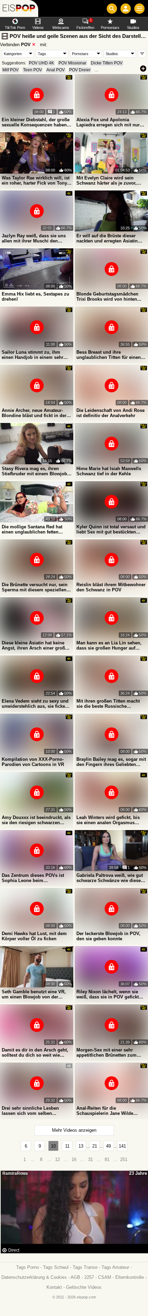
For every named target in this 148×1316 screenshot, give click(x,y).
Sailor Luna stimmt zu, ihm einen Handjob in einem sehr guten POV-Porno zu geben (32, 355)
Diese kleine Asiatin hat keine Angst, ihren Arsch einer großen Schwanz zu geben (36, 645)
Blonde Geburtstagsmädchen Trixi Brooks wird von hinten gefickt (107, 296)
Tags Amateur (115, 1267)
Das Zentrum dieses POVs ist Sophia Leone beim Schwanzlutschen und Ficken (33, 878)
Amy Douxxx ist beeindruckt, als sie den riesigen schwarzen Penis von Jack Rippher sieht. (36, 820)
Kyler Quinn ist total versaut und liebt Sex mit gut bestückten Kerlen (111, 529)
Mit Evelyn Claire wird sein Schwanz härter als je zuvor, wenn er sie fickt (106, 180)
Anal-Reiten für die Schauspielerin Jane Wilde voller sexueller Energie (104, 1111)
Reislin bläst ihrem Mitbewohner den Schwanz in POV (111, 587)
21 (94, 1146)
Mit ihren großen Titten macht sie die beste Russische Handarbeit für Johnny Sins (108, 703)
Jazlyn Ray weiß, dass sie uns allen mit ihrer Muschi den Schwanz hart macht (34, 238)
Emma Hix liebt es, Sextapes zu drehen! (35, 296)
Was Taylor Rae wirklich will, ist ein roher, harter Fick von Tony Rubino (36, 180)
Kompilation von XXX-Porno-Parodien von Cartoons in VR (33, 762)
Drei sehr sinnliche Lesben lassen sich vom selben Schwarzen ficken (30, 1111)
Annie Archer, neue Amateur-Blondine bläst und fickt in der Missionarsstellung (34, 413)
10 (53, 1146)
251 (123, 1159)
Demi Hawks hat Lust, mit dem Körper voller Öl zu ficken (34, 936)
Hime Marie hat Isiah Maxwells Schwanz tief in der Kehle (108, 471)
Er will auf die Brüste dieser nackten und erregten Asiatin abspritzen (107, 238)
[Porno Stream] (19, 8)
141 (122, 1146)
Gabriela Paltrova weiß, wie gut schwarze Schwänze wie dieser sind (109, 878)
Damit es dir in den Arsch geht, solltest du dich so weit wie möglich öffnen (35, 1052)
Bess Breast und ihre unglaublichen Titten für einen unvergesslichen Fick (108, 355)
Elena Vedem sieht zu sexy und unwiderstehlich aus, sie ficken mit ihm (35, 703)
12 (57, 1159)
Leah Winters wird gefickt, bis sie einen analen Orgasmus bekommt (108, 820)
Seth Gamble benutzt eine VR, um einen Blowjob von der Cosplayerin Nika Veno (34, 994)
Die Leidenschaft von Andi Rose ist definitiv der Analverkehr (110, 413)
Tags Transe (85, 1267)
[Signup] (125, 8)
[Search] (112, 8)
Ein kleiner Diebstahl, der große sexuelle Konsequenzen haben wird (36, 122)
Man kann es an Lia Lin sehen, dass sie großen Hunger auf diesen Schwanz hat (108, 645)
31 (90, 1159)
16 (74, 1159)
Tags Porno (27, 1267)
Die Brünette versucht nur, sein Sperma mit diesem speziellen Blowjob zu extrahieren (34, 587)
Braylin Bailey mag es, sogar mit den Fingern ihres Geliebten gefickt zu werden (111, 762)
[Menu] (139, 8)
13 (80, 1146)
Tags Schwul (55, 1267)
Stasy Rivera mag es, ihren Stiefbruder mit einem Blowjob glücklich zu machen (34, 471)
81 (107, 1159)
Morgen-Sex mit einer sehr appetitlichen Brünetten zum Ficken (106, 1052)
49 (108, 1146)
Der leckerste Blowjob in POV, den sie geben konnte (108, 936)
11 (67, 1146)
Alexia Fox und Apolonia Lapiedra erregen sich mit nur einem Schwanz (108, 122)
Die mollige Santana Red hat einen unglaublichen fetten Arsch (32, 529)
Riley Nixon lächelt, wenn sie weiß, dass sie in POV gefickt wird (107, 994)
